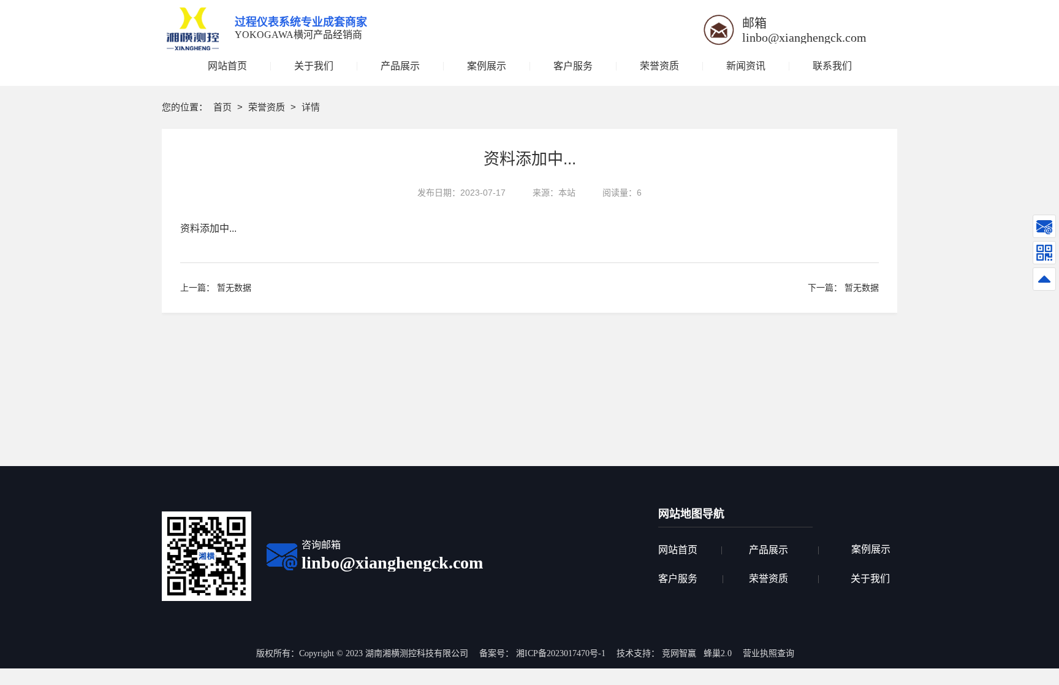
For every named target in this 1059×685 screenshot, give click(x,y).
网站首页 (677, 550)
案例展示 (870, 549)
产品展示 (768, 550)
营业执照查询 (768, 653)
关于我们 (870, 578)
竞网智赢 (679, 653)
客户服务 (677, 578)
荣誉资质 (267, 107)
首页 (223, 107)
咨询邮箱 (321, 545)
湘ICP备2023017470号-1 (560, 653)
